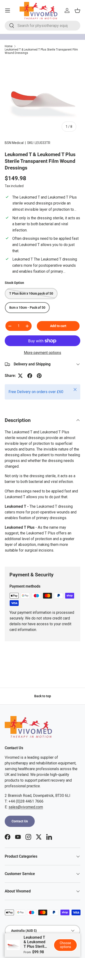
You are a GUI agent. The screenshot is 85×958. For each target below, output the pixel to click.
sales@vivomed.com (25, 807)
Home (9, 46)
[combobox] (42, 26)
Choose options (65, 945)
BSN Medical (14, 143)
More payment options (42, 352)
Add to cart (58, 326)
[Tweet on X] (20, 375)
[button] (77, 10)
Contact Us (20, 821)
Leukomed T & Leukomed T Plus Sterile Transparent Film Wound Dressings (41, 51)
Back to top (42, 696)
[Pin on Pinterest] (39, 375)
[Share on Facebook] (29, 375)
